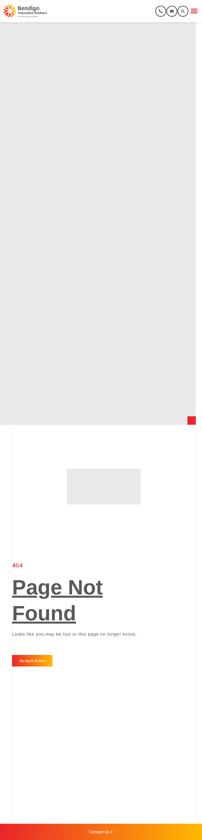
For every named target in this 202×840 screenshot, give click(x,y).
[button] (194, 11)
